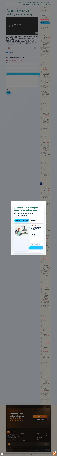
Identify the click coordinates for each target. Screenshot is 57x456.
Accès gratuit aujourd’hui (34, 250)
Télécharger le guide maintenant (22, 220)
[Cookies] (2, 454)
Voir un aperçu (33, 220)
